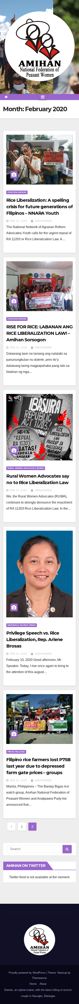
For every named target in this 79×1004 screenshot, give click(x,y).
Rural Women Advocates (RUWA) (25, 468)
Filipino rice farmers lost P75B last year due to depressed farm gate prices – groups (38, 766)
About (43, 983)
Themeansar (39, 977)
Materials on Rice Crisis (21, 625)
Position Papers (16, 192)
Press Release (16, 752)
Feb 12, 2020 (18, 653)
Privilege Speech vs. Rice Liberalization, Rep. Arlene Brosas (34, 639)
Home (33, 983)
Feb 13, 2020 (18, 221)
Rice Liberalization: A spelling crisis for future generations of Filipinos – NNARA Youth (39, 206)
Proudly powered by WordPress (27, 972)
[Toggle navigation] (42, 97)
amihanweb (43, 221)
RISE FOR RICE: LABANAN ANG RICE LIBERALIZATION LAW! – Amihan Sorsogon (39, 333)
